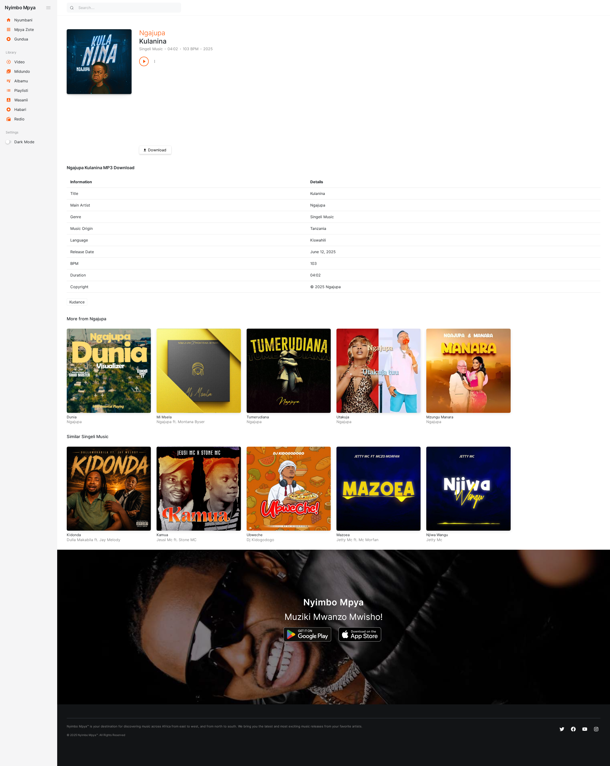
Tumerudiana (258, 417)
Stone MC (188, 539)
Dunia (71, 417)
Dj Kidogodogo (260, 539)
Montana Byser (191, 421)
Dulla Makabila (80, 539)
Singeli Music (151, 48)
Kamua (162, 535)
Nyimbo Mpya (20, 7)
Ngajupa (152, 33)
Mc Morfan (368, 539)
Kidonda (74, 535)
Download (157, 150)
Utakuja (342, 417)
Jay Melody (109, 539)
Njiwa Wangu (437, 535)
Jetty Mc (344, 539)
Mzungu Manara (439, 417)
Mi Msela (164, 417)
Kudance (77, 302)
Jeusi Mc (165, 539)
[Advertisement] (282, 104)
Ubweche (255, 535)
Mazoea (343, 535)
